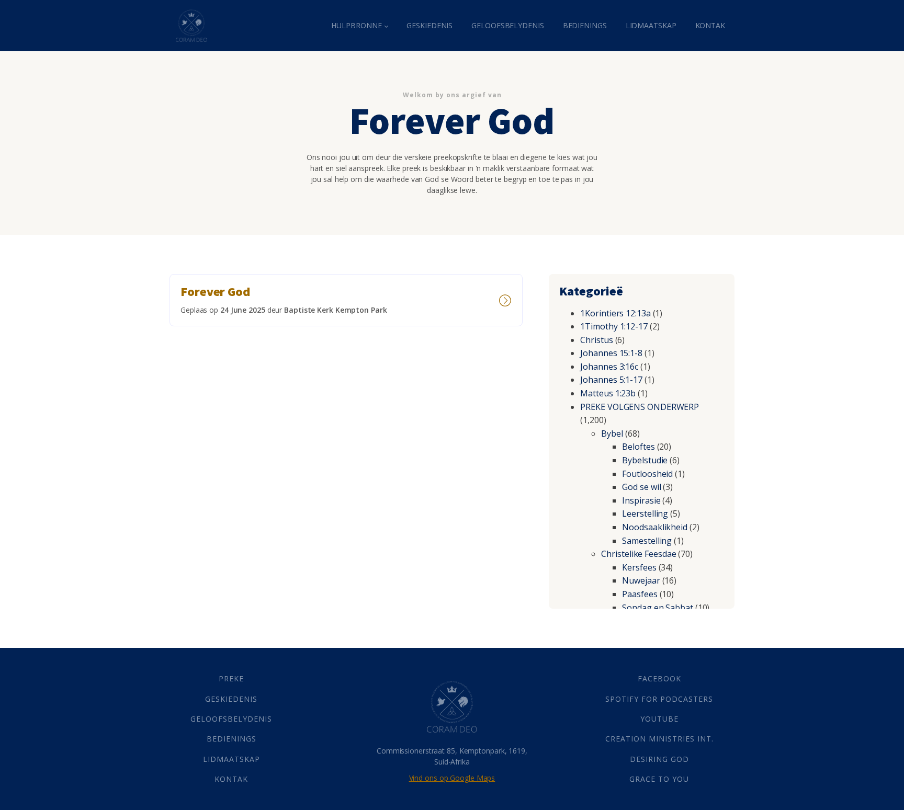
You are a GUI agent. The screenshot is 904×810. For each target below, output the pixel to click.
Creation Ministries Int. (659, 739)
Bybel (612, 433)
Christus (596, 340)
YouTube (659, 719)
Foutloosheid (647, 474)
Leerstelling (645, 513)
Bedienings (585, 25)
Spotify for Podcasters (659, 699)
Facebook (659, 678)
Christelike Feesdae (638, 554)
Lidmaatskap (651, 25)
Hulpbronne (356, 25)
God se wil (641, 487)
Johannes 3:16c (609, 366)
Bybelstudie (645, 460)
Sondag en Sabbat (657, 607)
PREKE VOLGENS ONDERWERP (639, 407)
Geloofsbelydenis (507, 25)
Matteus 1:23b (608, 393)
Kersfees (639, 567)
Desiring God (659, 759)
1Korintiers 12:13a (615, 313)
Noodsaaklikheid (654, 527)
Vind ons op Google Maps (452, 778)
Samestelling (647, 540)
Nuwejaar (641, 580)
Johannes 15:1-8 (611, 353)
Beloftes (638, 446)
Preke (231, 678)
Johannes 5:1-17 (611, 379)
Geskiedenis (429, 25)
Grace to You (659, 779)
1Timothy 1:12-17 (613, 326)
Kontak (710, 25)
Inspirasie (641, 500)
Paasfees (639, 594)
